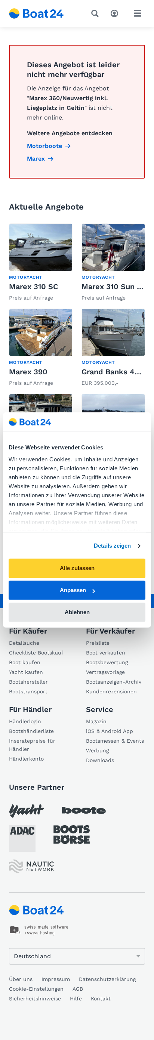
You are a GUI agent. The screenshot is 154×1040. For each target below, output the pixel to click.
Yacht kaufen (26, 672)
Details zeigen (112, 545)
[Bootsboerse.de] (71, 834)
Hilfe (76, 999)
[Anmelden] (116, 13)
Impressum (55, 979)
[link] (41, 263)
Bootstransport (28, 691)
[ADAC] (22, 838)
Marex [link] (36, 158)
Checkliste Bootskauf (36, 653)
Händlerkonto (26, 759)
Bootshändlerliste (31, 731)
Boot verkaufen (105, 653)
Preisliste (98, 643)
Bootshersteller (28, 682)
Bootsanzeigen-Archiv (113, 682)
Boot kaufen (24, 662)
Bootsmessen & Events (115, 741)
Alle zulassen (77, 568)
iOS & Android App (109, 731)
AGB (78, 989)
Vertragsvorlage (105, 672)
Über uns (21, 979)
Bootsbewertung (107, 662)
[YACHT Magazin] (26, 811)
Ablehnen (77, 612)
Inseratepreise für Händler (32, 745)
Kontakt (101, 999)
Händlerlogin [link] (25, 721)
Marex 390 (28, 371)
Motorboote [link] (44, 145)
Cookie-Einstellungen (36, 989)
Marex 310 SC (33, 286)
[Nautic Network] (31, 866)
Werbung (97, 750)
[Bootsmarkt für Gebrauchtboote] (36, 13)
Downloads (100, 760)
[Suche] (96, 13)
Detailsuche (24, 643)
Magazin (96, 721)
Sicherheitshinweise (35, 999)
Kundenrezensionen (111, 691)
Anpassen (73, 590)
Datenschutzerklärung (107, 979)
